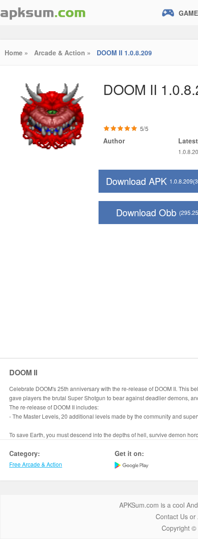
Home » (16, 52)
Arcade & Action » (62, 52)
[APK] (43, 13)
